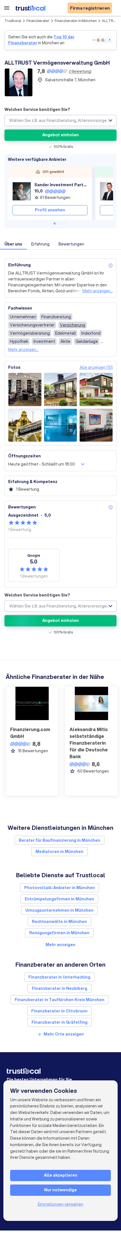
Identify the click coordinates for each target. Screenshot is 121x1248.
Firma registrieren (90, 8)
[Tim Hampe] (109, 191)
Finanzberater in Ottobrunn (59, 1011)
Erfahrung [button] (40, 244)
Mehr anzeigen (60, 944)
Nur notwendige (60, 1190)
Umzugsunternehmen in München (59, 910)
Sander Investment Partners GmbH (61, 185)
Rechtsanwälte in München (59, 921)
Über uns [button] (13, 244)
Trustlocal (13, 20)
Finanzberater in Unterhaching (59, 977)
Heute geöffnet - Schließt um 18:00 (41, 464)
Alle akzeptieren (60, 1175)
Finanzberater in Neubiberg (59, 988)
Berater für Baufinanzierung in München (59, 840)
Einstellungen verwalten (60, 1204)
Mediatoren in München (59, 851)
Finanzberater (38, 20)
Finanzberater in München (76, 20)
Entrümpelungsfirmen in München (59, 899)
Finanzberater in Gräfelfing (60, 1022)
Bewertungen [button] (71, 244)
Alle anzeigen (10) (96, 367)
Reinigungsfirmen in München (59, 933)
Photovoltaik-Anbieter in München (59, 888)
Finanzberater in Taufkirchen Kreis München (59, 1000)
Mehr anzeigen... (97, 291)
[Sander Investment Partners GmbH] (21, 191)
